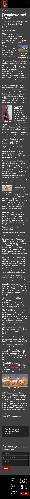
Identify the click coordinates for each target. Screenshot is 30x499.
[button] (27, 4)
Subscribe (24, 493)
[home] (4, 4)
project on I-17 (16, 367)
